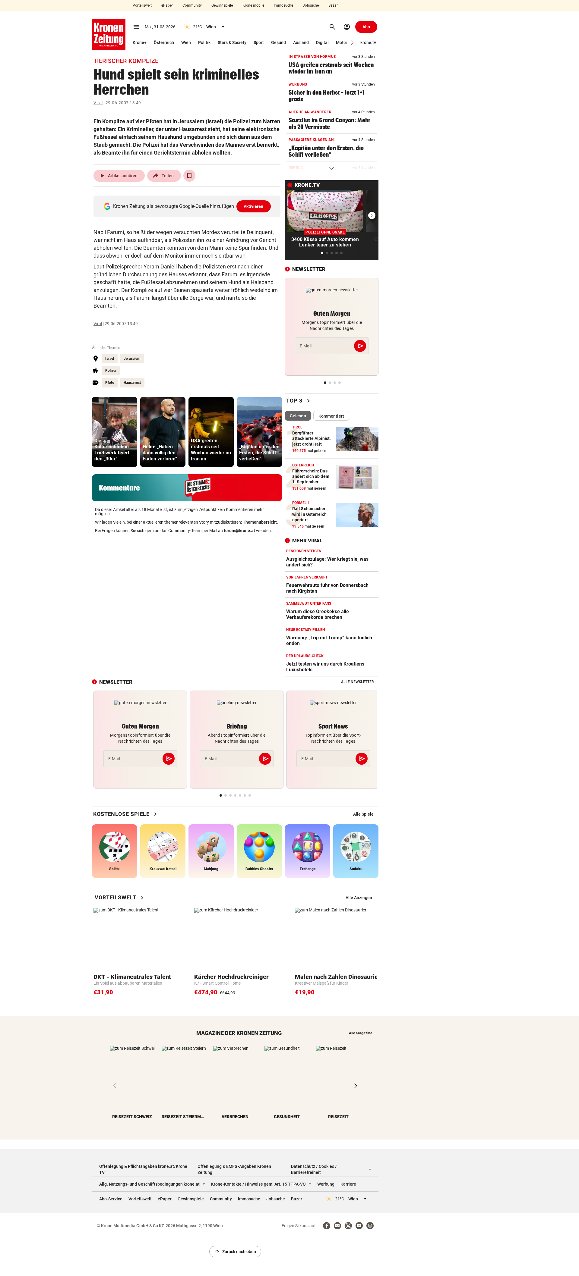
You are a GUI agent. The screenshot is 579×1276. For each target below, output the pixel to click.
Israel (109, 358)
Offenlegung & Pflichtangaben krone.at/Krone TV (143, 1169)
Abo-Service (110, 1198)
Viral (98, 102)
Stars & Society (232, 42)
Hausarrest (132, 383)
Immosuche (283, 5)
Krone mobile (253, 5)
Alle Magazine (360, 1033)
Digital (322, 42)
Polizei (110, 370)
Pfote (109, 383)
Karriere (348, 1184)
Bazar (333, 5)
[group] (114, 432)
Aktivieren (254, 206)
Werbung (325, 1184)
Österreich (164, 42)
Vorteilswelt (142, 5)
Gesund (278, 42)
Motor (341, 42)
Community (192, 5)
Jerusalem (132, 358)
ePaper (167, 5)
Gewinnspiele (222, 5)
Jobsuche (311, 5)
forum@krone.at (239, 530)
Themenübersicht (260, 522)
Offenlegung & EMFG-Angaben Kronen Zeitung (234, 1169)
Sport (259, 42)
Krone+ (140, 42)
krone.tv (368, 42)
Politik (204, 42)
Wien (186, 42)
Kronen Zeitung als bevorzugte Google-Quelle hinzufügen (188, 206)
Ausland (301, 42)
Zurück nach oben (235, 1251)
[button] (352, 42)
